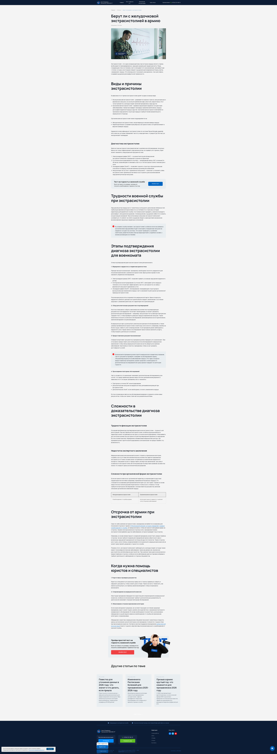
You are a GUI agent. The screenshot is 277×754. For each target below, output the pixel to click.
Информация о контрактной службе (119, 723)
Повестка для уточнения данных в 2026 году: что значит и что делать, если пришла (109, 685)
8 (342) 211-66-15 (176, 2)
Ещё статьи (153, 2)
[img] (106, 731)
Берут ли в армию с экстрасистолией (132, 10)
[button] (129, 2)
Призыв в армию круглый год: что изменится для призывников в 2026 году (167, 685)
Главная (113, 10)
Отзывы (153, 738)
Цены (152, 735)
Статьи (119, 10)
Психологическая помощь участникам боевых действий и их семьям (151, 723)
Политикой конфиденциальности (36, 750)
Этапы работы (155, 733)
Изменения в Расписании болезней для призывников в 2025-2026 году (138, 685)
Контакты (153, 743)
